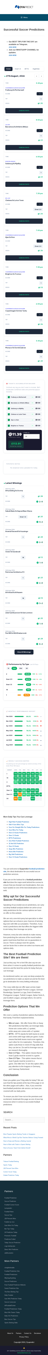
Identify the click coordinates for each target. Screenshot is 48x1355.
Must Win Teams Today (12, 1312)
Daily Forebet (8, 1295)
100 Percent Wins (10, 1218)
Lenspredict (8, 1208)
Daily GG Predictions (11, 1316)
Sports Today (7, 1165)
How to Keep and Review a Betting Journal (17, 1141)
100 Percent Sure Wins (10, 1168)
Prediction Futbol (9, 1239)
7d (8, 668)
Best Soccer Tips (10, 1319)
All (27, 668)
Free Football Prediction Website (15, 1285)
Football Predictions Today (13, 1309)
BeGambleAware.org (24, 1353)
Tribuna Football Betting (11, 1161)
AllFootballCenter (10, 1305)
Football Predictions (10, 1274)
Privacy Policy (24, 1337)
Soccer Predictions (10, 1281)
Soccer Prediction (10, 1201)
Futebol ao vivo (9, 1222)
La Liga (7, 124)
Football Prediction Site (12, 1271)
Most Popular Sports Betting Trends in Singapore (19, 1134)
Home (8, 69)
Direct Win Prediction (11, 1249)
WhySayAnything (10, 1278)
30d (14, 668)
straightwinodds (9, 1267)
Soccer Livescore (10, 1302)
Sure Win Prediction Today (13, 1298)
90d (20, 668)
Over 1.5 (18, 69)
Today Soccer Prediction (12, 1242)
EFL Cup (7, 198)
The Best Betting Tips (11, 1292)
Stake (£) (26, 432)
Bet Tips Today (9, 1229)
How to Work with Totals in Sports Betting (16, 1144)
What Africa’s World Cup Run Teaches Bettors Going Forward (23, 1137)
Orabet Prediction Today (11, 1175)
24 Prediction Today (10, 1232)
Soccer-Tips (8, 1215)
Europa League (10, 161)
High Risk (36, 69)
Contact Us (27, 1333)
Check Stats (24, 110)
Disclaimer (37, 1333)
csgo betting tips (9, 1246)
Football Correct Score (11, 1205)
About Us (10, 1333)
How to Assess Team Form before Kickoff (16, 1148)
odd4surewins (8, 1253)
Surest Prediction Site (11, 1288)
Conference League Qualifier (15, 88)
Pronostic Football (10, 1236)
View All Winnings (24, 652)
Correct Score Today (10, 1172)
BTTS (27, 69)
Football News (9, 1212)
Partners (18, 1333)
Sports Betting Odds (11, 1323)
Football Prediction (10, 1198)
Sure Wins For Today (11, 1225)
